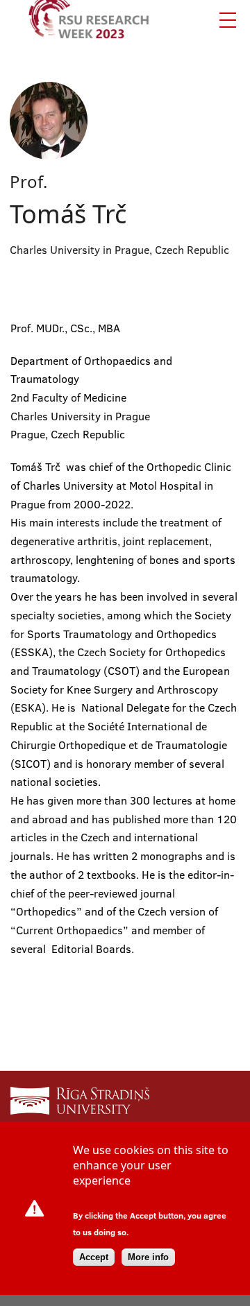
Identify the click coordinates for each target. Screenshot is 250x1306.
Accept (93, 1257)
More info (148, 1257)
